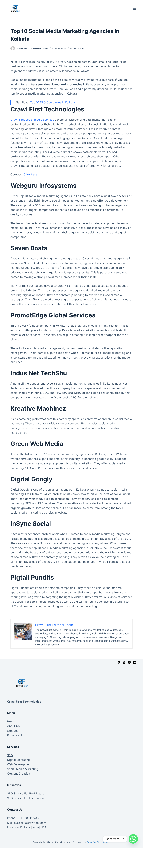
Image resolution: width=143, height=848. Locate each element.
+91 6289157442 (28, 818)
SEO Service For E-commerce (26, 798)
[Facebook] (119, 662)
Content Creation (18, 773)
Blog (73, 48)
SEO (10, 755)
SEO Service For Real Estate (25, 793)
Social (81, 48)
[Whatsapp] (133, 839)
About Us (13, 726)
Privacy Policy (16, 735)
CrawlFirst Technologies (98, 842)
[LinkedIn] (134, 662)
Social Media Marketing (22, 769)
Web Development (19, 764)
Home (11, 721)
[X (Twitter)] (124, 662)
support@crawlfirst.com (30, 822)
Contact (12, 730)
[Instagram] (129, 662)
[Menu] (134, 8)
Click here (30, 174)
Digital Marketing (18, 760)
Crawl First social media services (32, 119)
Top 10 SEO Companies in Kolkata (52, 102)
